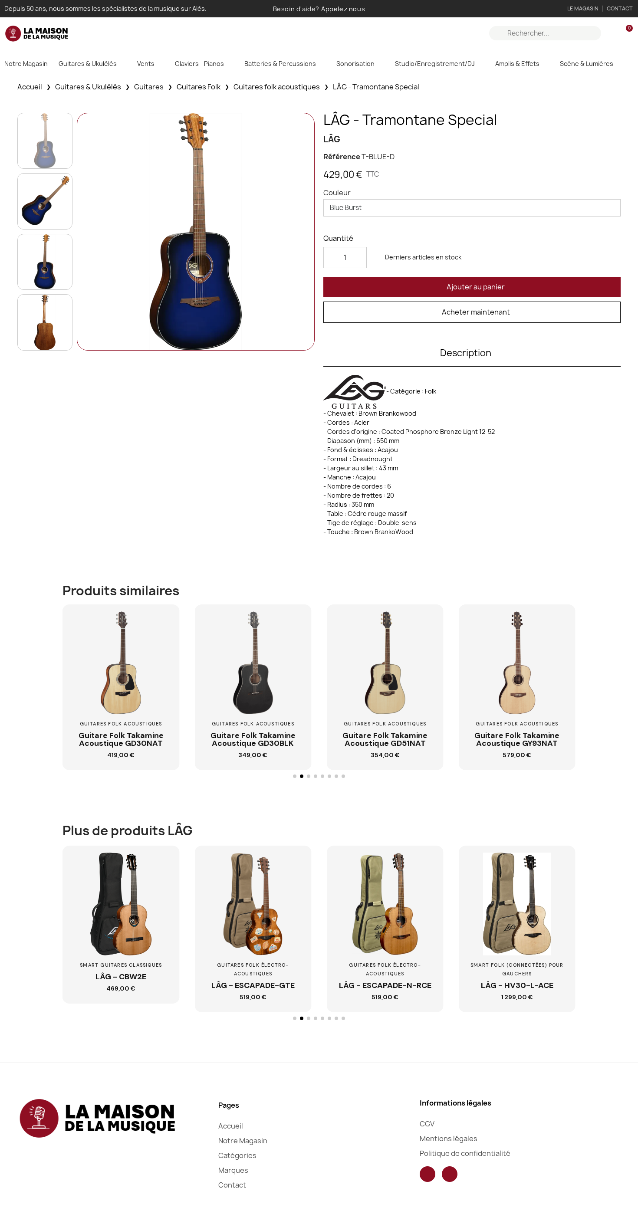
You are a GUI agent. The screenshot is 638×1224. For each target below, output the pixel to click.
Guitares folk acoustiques (276, 86)
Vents (146, 63)
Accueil (29, 86)
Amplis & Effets (517, 63)
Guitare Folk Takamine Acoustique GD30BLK (253, 739)
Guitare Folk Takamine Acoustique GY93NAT (516, 739)
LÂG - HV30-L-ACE (517, 985)
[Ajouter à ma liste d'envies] (163, 644)
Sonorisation (355, 63)
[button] (472, 287)
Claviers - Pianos (199, 63)
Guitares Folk (198, 86)
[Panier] (625, 33)
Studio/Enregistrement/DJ (435, 63)
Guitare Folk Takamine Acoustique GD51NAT (385, 739)
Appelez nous (343, 9)
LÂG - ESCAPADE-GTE (253, 985)
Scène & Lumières (586, 63)
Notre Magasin (26, 63)
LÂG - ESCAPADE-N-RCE (385, 985)
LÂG (331, 139)
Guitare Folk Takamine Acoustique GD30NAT (121, 739)
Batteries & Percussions (280, 63)
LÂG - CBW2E (120, 976)
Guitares (149, 86)
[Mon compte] (611, 33)
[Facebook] (427, 1174)
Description (465, 353)
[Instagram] (449, 1174)
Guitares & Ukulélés (88, 63)
